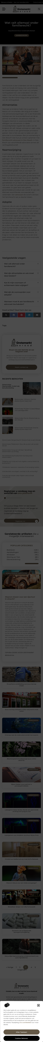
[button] (38, 1005)
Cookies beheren (21, 1038)
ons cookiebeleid (25, 1022)
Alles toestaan (21, 1032)
